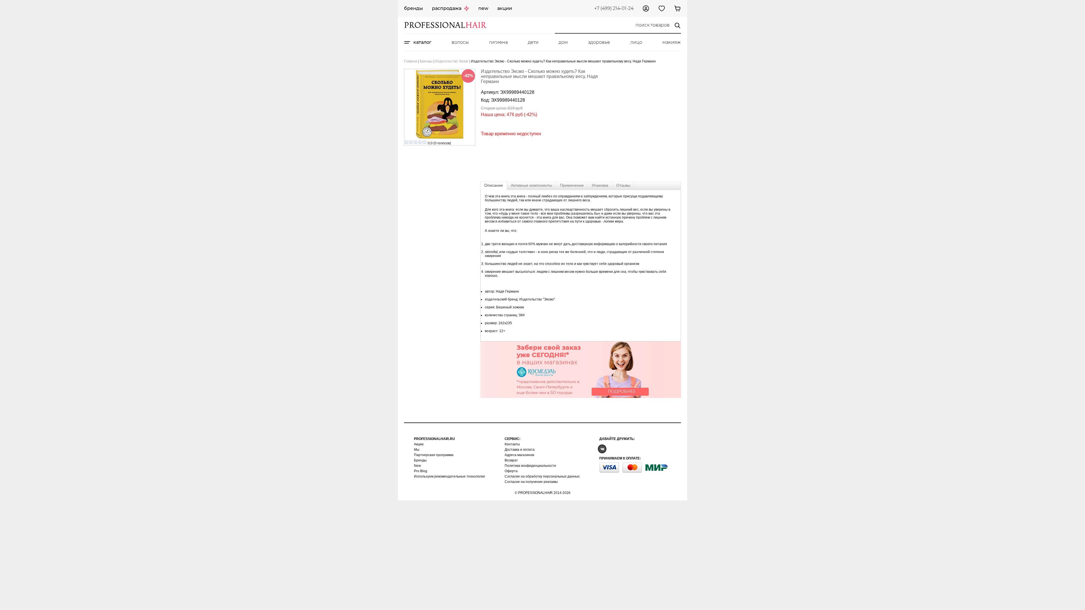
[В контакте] (602, 449)
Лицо (636, 42)
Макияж (671, 42)
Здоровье (599, 42)
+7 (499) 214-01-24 (613, 8)
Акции (504, 8)
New (483, 8)
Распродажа (446, 8)
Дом (563, 42)
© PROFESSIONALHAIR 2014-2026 (542, 493)
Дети (533, 42)
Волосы (460, 42)
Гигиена (498, 42)
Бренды (413, 8)
